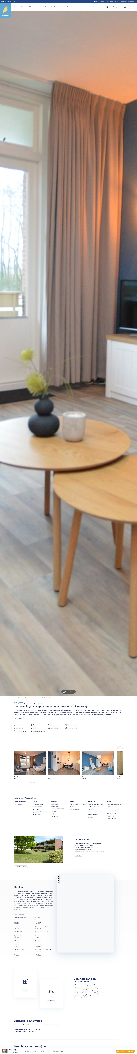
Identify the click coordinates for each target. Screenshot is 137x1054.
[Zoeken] (67, 7)
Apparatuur (25, 991)
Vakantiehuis (27, 698)
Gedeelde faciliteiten (51, 1002)
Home (20, 698)
